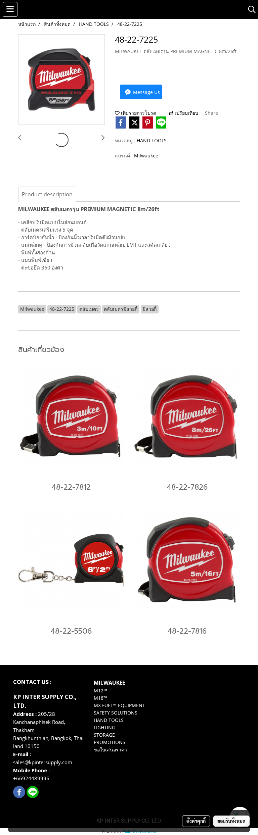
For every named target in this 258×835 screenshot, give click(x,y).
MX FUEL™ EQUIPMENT (119, 705)
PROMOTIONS (109, 742)
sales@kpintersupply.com (43, 762)
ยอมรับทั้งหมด (231, 821)
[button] (249, 9)
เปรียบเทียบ (185, 113)
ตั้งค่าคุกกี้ (196, 821)
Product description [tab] (47, 194)
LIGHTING (104, 727)
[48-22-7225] (61, 80)
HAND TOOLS (152, 140)
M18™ (100, 698)
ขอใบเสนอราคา (110, 749)
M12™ (100, 690)
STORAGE (104, 735)
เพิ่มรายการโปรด (138, 113)
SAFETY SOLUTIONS (115, 712)
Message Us (146, 92)
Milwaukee (146, 155)
